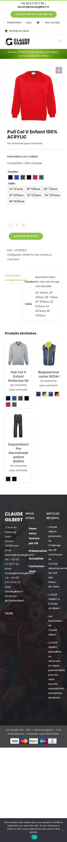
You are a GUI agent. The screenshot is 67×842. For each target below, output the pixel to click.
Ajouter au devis (25, 236)
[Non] (63, 830)
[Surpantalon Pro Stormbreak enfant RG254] (18, 414)
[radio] (10, 177)
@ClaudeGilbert (14, 600)
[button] (59, 70)
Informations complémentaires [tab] (12, 278)
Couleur (13, 171)
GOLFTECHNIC (52, 733)
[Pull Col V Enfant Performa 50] (18, 342)
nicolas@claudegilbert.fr (19, 573)
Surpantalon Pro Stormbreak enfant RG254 (18, 453)
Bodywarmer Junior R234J (48, 374)
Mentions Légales (43, 729)
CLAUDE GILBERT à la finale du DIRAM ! (54, 601)
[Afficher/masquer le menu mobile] (60, 40)
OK (34, 837)
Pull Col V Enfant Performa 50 (18, 376)
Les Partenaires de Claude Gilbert (54, 625)
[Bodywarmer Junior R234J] (48, 342)
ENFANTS (28, 254)
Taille (11, 183)
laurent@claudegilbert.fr (33, 6)
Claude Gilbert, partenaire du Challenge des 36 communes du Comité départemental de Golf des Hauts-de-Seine (54, 556)
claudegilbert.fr (14, 591)
